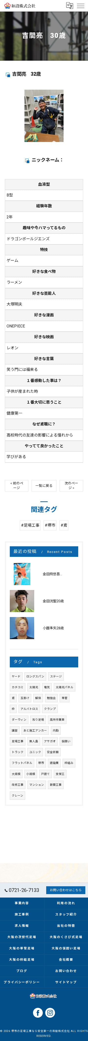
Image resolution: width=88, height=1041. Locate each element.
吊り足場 (38, 719)
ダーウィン (19, 719)
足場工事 (17, 741)
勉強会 (51, 698)
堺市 (41, 763)
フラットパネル (22, 763)
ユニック (35, 752)
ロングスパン (35, 676)
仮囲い (66, 741)
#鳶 (64, 525)
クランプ (50, 709)
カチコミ (17, 687)
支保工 (60, 774)
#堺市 (50, 525)
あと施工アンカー (35, 730)
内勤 (56, 730)
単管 (64, 698)
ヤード (16, 676)
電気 (47, 687)
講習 (15, 730)
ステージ (56, 676)
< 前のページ (16, 485)
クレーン (17, 795)
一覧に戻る (44, 486)
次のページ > (71, 485)
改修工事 (17, 785)
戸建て (45, 774)
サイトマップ (66, 982)
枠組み (69, 763)
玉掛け (25, 698)
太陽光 (33, 687)
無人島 (33, 741)
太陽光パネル (64, 687)
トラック (17, 752)
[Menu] (80, 5)
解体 (38, 698)
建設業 (54, 763)
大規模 (16, 774)
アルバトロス (29, 709)
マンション (36, 785)
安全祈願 (53, 752)
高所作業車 (57, 719)
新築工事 (56, 785)
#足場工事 (30, 525)
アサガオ (50, 741)
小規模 (30, 774)
